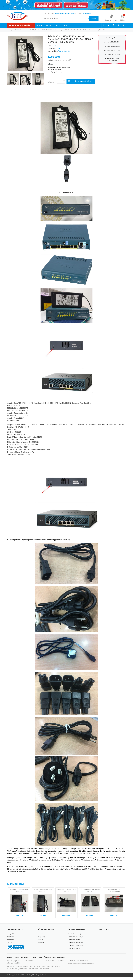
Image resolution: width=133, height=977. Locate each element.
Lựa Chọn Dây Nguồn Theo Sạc (17, 97)
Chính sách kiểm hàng (75, 945)
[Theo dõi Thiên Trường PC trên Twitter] (108, 25)
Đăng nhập (108, 20)
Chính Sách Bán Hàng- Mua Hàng (18, 99)
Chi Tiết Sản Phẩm (14, 92)
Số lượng (51, 82)
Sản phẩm (49, 25)
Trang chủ (10, 934)
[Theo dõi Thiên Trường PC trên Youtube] (118, 25)
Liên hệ (57, 25)
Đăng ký (115, 20)
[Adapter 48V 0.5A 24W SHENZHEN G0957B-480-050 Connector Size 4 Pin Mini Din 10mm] (114, 903)
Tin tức (65, 25)
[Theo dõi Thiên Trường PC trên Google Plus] (114, 25)
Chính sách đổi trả (74, 939)
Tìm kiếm (41, 934)
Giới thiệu (39, 25)
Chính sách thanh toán (75, 942)
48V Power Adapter (23, 30)
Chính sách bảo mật (74, 934)
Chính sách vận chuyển (76, 937)
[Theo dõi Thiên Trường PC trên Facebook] (103, 25)
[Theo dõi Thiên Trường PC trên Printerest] (123, 25)
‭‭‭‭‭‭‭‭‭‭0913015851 (87, 13)
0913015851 (59, 13)
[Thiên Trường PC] (17, 16)
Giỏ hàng (41, 942)
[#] (66, 5)
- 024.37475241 (69, 13)
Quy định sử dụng (74, 948)
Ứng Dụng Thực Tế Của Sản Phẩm (19, 95)
